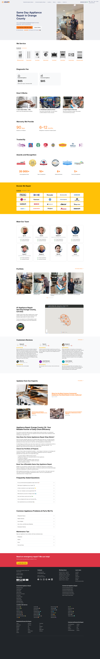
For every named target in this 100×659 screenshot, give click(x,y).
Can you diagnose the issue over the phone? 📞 (27, 499)
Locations (49, 2)
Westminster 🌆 (53, 617)
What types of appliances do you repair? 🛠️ (26, 485)
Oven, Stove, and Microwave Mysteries (25, 524)
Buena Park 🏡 (18, 608)
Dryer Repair (18, 590)
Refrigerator (20, 536)
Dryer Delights (20, 521)
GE (28, 626)
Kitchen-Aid (18, 624)
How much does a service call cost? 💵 (25, 496)
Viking (17, 623)
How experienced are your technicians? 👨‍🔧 (26, 501)
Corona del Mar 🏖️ (37, 608)
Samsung (29, 624)
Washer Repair (18, 592)
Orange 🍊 (52, 614)
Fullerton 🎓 (70, 609)
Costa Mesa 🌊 (53, 608)
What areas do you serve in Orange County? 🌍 (27, 493)
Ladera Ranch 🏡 (71, 611)
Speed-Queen (30, 630)
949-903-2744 (83, 2)
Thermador (41, 623)
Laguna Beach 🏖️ (19, 612)
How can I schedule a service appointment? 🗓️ (27, 490)
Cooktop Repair (19, 599)
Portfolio (76, 579)
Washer (19, 539)
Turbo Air (69, 625)
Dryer (19, 542)
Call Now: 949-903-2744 (25, 27)
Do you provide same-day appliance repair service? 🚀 (28, 482)
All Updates (80, 380)
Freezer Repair (18, 589)
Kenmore (17, 626)
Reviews (76, 575)
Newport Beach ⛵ (19, 614)
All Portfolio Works (78, 268)
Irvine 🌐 (52, 611)
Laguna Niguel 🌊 (37, 612)
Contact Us (64, 2)
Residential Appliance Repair (28, 2)
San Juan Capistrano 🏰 (38, 615)
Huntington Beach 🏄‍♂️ (37, 611)
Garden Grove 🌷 (19, 611)
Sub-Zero (29, 623)
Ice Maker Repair (19, 596)
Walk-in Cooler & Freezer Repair (67, 595)
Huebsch (69, 628)
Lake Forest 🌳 (53, 612)
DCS (77, 627)
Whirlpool (41, 630)
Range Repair (18, 598)
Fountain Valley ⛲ (54, 609)
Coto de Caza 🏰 (71, 608)
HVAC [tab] (28, 190)
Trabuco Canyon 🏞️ (71, 615)
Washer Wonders (21, 518)
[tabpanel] (50, 56)
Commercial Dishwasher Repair (67, 589)
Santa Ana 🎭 (53, 615)
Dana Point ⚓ (36, 609)
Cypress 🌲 (18, 609)
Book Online (38, 27)
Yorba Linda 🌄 (36, 617)
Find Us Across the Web (79, 581)
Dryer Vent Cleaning (19, 602)
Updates (59, 2)
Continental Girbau (71, 630)
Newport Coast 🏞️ (37, 614)
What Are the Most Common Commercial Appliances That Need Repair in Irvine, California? (67, 394)
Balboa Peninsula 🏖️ (54, 606)
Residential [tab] (18, 48)
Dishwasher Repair (19, 601)
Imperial (78, 630)
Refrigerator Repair (19, 587)
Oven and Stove (21, 545)
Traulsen (78, 624)
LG (39, 624)
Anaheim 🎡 (36, 606)
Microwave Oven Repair (20, 593)
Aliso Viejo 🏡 (18, 606)
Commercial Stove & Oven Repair (68, 592)
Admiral (29, 632)
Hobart (69, 627)
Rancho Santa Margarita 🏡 (21, 615)
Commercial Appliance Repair (40, 2)
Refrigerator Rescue (21, 515)
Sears (17, 630)
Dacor (29, 629)
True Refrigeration (71, 624)
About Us (77, 578)
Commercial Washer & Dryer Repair (68, 593)
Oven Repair (18, 595)
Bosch (40, 627)
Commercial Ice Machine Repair (67, 590)
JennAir (17, 629)
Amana (17, 632)
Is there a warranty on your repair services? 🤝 (27, 488)
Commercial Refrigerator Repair (67, 587)
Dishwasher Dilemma (22, 526)
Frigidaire (41, 626)
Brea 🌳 (69, 606)
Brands (54, 2)
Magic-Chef (41, 629)
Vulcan (78, 625)
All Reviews (80, 339)
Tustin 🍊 (18, 617)
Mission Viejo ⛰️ (71, 612)
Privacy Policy (18, 571)
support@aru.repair (42, 573)
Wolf (28, 627)
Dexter (78, 628)
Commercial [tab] (24, 48)
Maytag (17, 627)
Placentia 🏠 (70, 614)
